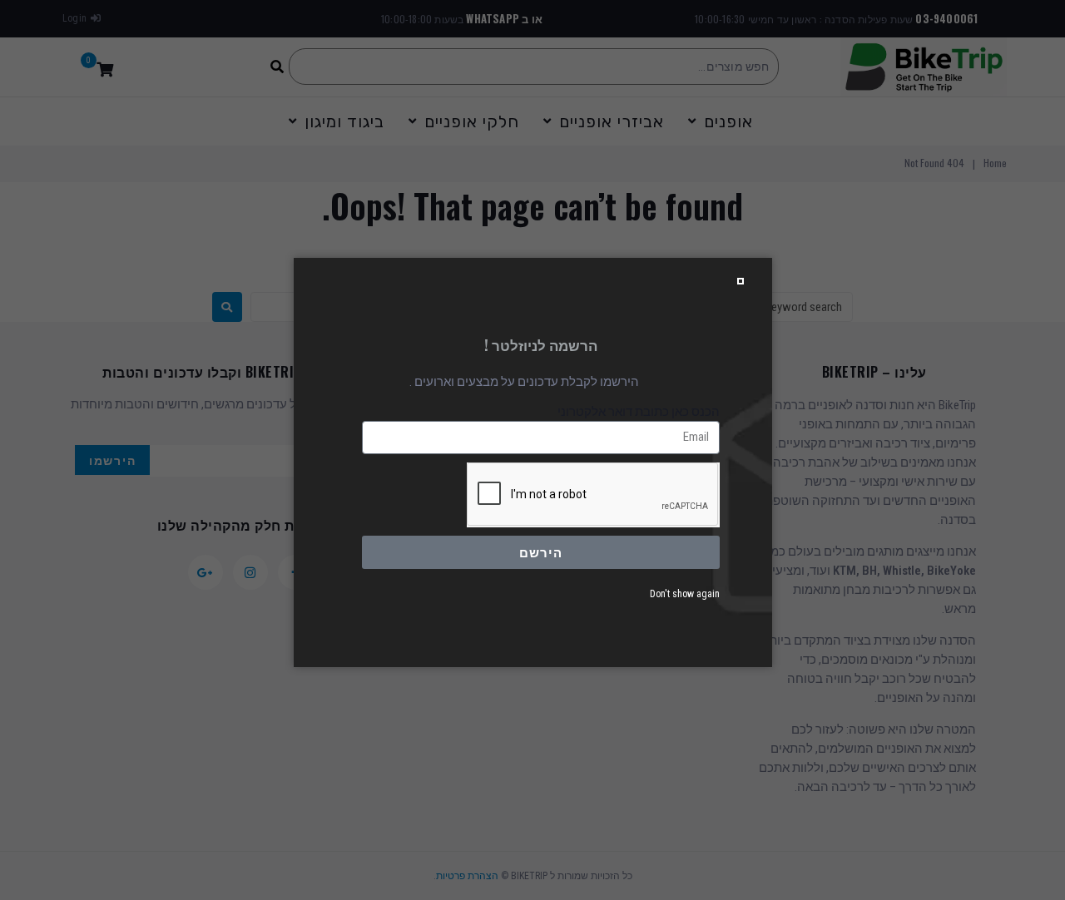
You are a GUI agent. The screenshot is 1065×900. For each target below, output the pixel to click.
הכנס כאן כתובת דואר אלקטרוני (638, 411)
